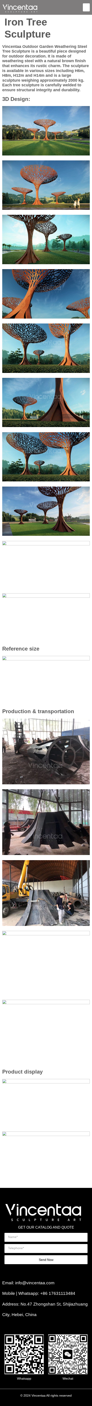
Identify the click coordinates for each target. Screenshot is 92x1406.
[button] (86, 7)
